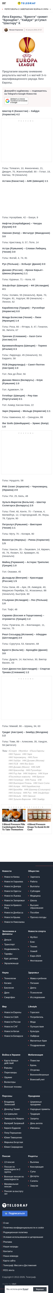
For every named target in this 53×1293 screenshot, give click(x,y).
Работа (33, 881)
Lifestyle (32, 1006)
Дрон (6, 993)
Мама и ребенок (38, 978)
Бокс (32, 942)
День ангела (36, 1123)
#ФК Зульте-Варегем (20, 799)
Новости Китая (11, 1031)
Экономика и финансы (9, 932)
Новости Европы (12, 1012)
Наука (5, 972)
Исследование (37, 997)
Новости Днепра (12, 886)
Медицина (35, 896)
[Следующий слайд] (50, 9)
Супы (33, 1171)
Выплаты (35, 886)
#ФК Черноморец (17, 757)
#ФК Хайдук (15, 760)
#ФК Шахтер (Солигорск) (37, 789)
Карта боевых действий (11, 1061)
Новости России (12, 1022)
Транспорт (9, 944)
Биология (9, 988)
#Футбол (23, 751)
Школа (33, 900)
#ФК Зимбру (38, 799)
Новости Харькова (13, 881)
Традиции (35, 1114)
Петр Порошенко (12, 1133)
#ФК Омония (29, 796)
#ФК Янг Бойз (27, 764)
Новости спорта (37, 931)
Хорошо (40, 1289)
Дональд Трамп (12, 1109)
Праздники (34, 1096)
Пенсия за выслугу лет (13, 1192)
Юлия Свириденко (13, 1147)
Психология (36, 993)
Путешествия (37, 1026)
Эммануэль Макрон (14, 1118)
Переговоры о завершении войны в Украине (28, 9)
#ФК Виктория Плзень (20, 783)
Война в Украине (11, 1055)
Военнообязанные (39, 1075)
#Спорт (13, 751)
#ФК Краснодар (16, 770)
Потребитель (36, 1017)
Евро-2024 (35, 956)
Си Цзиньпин (10, 1114)
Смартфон (9, 997)
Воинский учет (37, 1079)
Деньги (7, 940)
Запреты (34, 1118)
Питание (34, 983)
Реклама (7, 1242)
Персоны (7, 1096)
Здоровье (33, 972)
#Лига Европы (37, 751)
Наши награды (10, 1246)
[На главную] (26, 3)
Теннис (33, 946)
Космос (8, 983)
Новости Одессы (12, 891)
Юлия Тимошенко (13, 1137)
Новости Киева (11, 877)
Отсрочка (35, 1070)
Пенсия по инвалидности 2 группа (12, 1169)
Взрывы (8, 1068)
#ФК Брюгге (38, 777)
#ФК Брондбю (15, 789)
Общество (33, 871)
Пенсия (6, 1156)
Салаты (34, 1181)
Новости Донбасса (13, 912)
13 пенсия (9, 1162)
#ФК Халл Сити (41, 783)
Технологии (10, 978)
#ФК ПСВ (13, 764)
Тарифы (8, 954)
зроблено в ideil (9, 1284)
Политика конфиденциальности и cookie (23, 1228)
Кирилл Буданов (12, 1128)
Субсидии (35, 891)
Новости (7, 871)
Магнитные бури (38, 1041)
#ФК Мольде (15, 796)
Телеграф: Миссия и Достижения (19, 1265)
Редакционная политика (15, 1232)
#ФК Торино (15, 754)
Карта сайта (9, 1261)
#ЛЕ (40, 780)
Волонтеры (10, 1082)
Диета (33, 988)
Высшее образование (36, 906)
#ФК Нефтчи (30, 773)
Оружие (8, 1077)
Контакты (8, 1251)
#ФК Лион (33, 757)
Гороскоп (34, 1012)
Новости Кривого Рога (12, 906)
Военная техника (12, 1087)
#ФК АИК (35, 767)
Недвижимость (11, 949)
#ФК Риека (30, 780)
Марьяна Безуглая (13, 1142)
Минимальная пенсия (11, 1185)
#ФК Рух (27, 793)
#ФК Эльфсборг (41, 793)
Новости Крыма (12, 917)
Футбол (34, 937)
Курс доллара (11, 958)
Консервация (36, 1167)
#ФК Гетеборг (16, 780)
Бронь (33, 1065)
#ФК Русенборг (33, 770)
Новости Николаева (14, 922)
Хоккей (33, 951)
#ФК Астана (15, 793)
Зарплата (35, 877)
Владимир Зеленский (9, 1103)
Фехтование (36, 961)
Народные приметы (40, 1109)
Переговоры (10, 1072)
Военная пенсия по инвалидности (14, 1177)
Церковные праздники (36, 1103)
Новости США (11, 1017)
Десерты (34, 1176)
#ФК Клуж (43, 773)
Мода (33, 1022)
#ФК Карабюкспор (31, 786)
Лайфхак (34, 1036)
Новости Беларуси (13, 1036)
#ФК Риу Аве (15, 773)
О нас (6, 1223)
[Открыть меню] (4, 3)
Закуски (34, 1186)
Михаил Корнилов (16, 30)
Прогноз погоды (38, 917)
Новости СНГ (11, 1026)
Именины (35, 1128)
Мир (4, 1006)
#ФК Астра (14, 786)
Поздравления (37, 1045)
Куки (25, 1289)
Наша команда (10, 1256)
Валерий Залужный (14, 1123)
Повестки (35, 1060)
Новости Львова (12, 896)
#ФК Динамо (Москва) (33, 760)
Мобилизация (35, 1055)
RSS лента (8, 1270)
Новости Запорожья (14, 900)
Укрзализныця (11, 963)
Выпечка (34, 1162)
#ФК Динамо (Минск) (19, 767)
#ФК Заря (27, 754)
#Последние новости (19, 777)
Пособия (34, 912)
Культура (34, 1031)
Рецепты (33, 1156)
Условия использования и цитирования (23, 1237)
